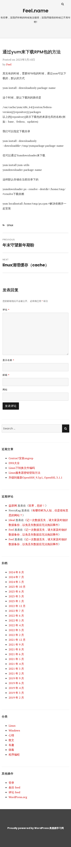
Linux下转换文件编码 (22, 468)
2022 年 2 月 (16, 635)
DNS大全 (14, 463)
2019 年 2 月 (16, 697)
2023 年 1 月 (16, 601)
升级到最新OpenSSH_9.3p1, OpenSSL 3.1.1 (35, 477)
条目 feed (14, 787)
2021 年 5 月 (16, 659)
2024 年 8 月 (16, 572)
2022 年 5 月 (16, 620)
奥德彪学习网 (56, 828)
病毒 (11, 750)
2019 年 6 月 (16, 683)
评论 (6, 309)
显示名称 (8, 360)
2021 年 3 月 (16, 669)
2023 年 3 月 (16, 596)
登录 (11, 782)
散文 (11, 740)
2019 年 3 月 (16, 693)
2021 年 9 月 (16, 644)
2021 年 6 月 (16, 654)
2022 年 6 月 (16, 615)
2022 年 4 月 (16, 625)
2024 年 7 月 (16, 577)
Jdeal (12, 520)
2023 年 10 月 (17, 587)
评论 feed (14, 792)
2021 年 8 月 (16, 649)
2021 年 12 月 (17, 640)
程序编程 (14, 754)
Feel (8, 64)
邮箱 (6, 375)
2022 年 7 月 (16, 611)
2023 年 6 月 (16, 591)
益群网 (13, 505)
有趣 (11, 745)
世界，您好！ (37, 505)
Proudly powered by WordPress (28, 828)
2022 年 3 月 (16, 630)
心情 (11, 735)
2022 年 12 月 (17, 606)
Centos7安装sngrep (21, 458)
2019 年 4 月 (16, 688)
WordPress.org (18, 797)
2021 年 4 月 (16, 664)
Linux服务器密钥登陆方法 (24, 473)
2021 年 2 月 (16, 673)
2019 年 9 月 (16, 678)
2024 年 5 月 (16, 582)
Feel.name (35, 10)
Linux (10, 225)
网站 (5, 389)
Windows (14, 730)
